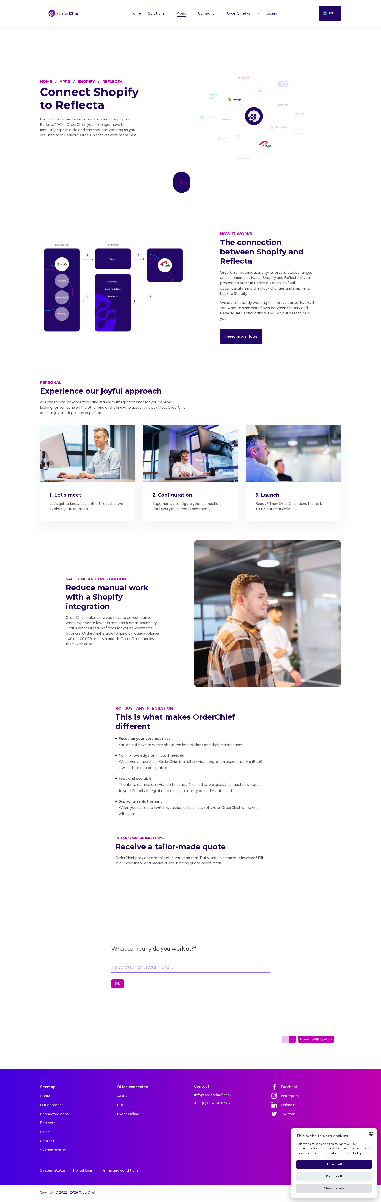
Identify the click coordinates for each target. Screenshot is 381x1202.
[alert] (334, 1163)
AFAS (122, 1095)
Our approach (52, 1104)
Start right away (326, 411)
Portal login (83, 1170)
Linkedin (288, 1104)
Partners (47, 1122)
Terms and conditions (119, 1170)
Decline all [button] (334, 1176)
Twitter (288, 1114)
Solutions (156, 13)
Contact (47, 1140)
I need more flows (241, 336)
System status (53, 1149)
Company (206, 13)
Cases (271, 13)
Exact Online (128, 1114)
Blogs (44, 1131)
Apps (181, 13)
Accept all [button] (334, 1164)
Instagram (290, 1095)
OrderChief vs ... (240, 13)
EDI (120, 1104)
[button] (334, 1188)
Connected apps (54, 1114)
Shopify (86, 81)
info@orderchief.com (212, 1095)
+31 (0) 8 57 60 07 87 (212, 1103)
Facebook (289, 1086)
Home (136, 13)
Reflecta (112, 81)
